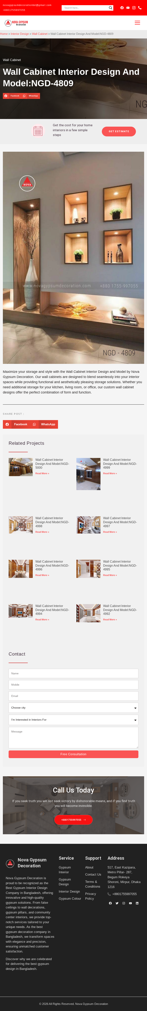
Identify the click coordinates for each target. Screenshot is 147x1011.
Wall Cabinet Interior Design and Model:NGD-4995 (120, 565)
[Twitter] (117, 903)
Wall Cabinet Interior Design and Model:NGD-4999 (120, 463)
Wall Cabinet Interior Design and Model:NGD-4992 (120, 610)
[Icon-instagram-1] (134, 7)
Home (4, 33)
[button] (12, 96)
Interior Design (20, 33)
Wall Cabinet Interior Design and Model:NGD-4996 (52, 565)
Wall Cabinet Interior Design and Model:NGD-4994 (52, 610)
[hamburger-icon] (137, 22)
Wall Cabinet (39, 33)
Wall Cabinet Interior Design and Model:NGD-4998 (52, 522)
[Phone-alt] (139, 7)
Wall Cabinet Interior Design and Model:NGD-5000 (52, 463)
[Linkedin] (137, 903)
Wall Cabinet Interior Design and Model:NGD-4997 (120, 522)
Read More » (42, 473)
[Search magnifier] (110, 8)
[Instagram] (124, 903)
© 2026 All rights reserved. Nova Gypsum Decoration (73, 1003)
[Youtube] (128, 7)
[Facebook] (122, 7)
